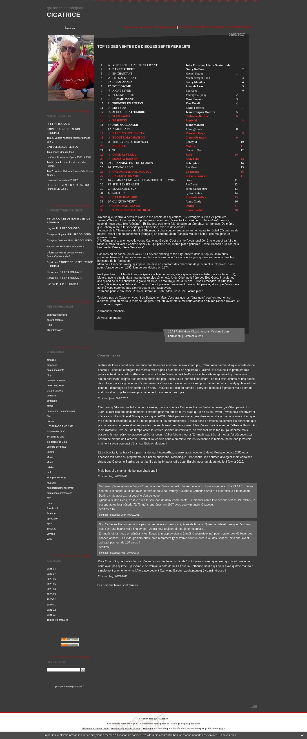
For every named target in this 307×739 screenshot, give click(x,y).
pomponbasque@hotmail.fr (70, 686)
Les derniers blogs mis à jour (122, 723)
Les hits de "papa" (57, 446)
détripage (52, 400)
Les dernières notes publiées (154, 723)
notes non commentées (59, 493)
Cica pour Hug (54, 234)
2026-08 (51, 568)
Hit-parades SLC (56, 431)
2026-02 (51, 599)
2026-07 (51, 573)
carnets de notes (56, 380)
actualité (51, 360)
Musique (51, 482)
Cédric (50, 252)
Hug (49, 228)
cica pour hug (117, 552)
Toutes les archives (57, 619)
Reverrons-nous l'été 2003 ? (62, 180)
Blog (49, 375)
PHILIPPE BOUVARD (58, 124)
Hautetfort (163, 718)
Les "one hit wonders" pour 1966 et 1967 (69, 157)
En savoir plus (227, 735)
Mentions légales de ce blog (125, 728)
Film (49, 416)
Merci (50, 462)
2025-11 (51, 614)
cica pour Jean (118, 514)
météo (50, 467)
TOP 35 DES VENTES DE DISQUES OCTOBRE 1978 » (216, 27)
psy (49, 498)
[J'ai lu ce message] (302, 735)
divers (50, 406)
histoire (51, 421)
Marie (50, 457)
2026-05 (51, 584)
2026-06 (51, 579)
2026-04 (51, 589)
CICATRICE (63, 14)
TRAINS (51, 528)
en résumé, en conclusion (61, 411)
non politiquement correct (60, 487)
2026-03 (51, 594)
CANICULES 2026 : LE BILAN (63, 146)
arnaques (52, 365)
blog (221, 728)
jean (49, 218)
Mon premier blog (56, 477)
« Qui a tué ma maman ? (138, 27)
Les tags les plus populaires (185, 723)
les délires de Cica (57, 441)
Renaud (51, 246)
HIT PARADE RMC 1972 (60, 426)
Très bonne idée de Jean (60, 152)
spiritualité (52, 518)
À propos (70, 28)
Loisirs (50, 452)
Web (49, 539)
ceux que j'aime (55, 385)
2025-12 (51, 609)
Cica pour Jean (55, 240)
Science (51, 513)
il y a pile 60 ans (55, 436)
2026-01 (51, 604)
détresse (51, 395)
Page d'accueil (166, 27)
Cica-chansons (55, 390)
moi (49, 472)
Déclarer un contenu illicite (95, 728)
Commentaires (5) (194, 336)
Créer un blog (146, 718)
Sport (50, 523)
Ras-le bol (52, 508)
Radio (50, 503)
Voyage (51, 533)
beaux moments (55, 370)
